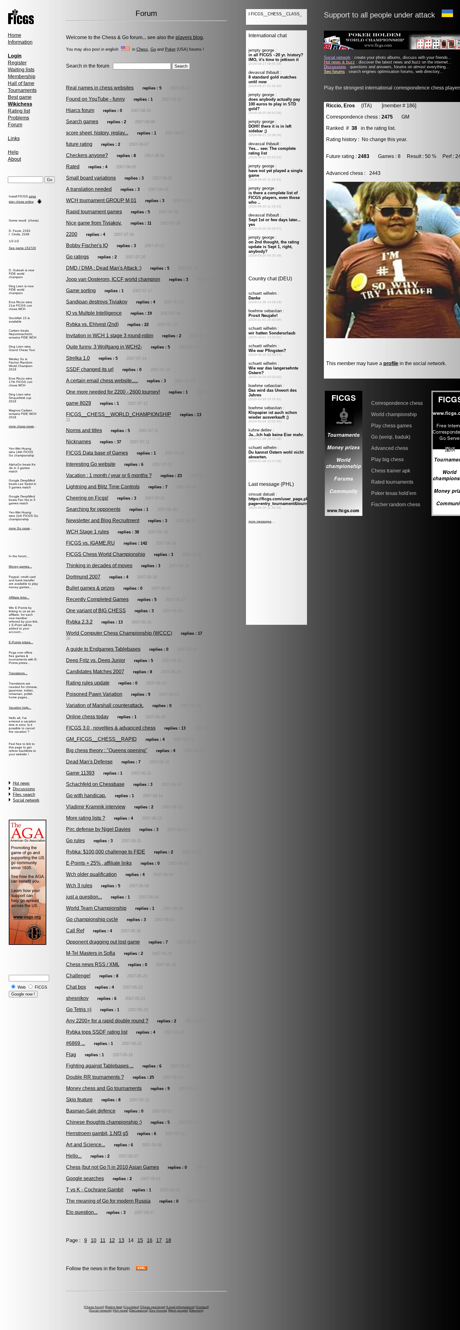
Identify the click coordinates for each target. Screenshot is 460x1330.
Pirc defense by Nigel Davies (98, 829)
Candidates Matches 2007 (95, 671)
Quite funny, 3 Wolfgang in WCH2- (104, 346)
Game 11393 (80, 773)
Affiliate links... (19, 597)
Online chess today (87, 716)
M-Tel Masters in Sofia (90, 953)
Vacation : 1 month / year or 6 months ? (109, 475)
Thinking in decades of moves (99, 565)
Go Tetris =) (78, 1009)
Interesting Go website (90, 464)
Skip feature (79, 1099)
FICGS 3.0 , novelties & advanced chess (111, 728)
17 (159, 1240)
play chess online (21, 201)
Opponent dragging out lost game (103, 942)
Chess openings (152, 1307)
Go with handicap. (86, 795)
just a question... (84, 896)
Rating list (19, 111)
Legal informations (180, 1307)
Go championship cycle (92, 919)
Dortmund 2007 (83, 576)
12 (112, 1240)
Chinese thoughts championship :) (104, 1122)
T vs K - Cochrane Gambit (94, 1189)
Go (153, 49)
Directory (196, 1310)
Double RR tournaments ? (95, 1077)
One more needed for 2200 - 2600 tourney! (113, 392)
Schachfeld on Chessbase (95, 784)
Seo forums (158, 1310)
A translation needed (89, 189)
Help (13, 152)
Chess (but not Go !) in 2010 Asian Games (112, 1167)
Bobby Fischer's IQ (87, 245)
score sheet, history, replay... (97, 132)
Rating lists (113, 1307)
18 (168, 1240)
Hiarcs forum (80, 110)
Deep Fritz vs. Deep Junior (95, 660)
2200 (71, 234)
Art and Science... (85, 1144)
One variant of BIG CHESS (96, 610)
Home (14, 35)
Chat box (76, 987)
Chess (142, 49)
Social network (26, 800)
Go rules (75, 840)
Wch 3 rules (79, 885)
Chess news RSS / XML (92, 964)
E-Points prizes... (21, 642)
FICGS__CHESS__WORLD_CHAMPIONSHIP (118, 414)
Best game (20, 97)
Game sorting (81, 290)
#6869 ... (75, 1043)
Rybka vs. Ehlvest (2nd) (92, 324)
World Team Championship (96, 908)
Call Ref (75, 930)
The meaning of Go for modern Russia (108, 1201)
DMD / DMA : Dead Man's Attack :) (103, 268)
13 (121, 1240)
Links (14, 138)
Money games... (20, 566)
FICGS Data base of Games (97, 453)
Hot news (21, 783)
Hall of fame (21, 83)
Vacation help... (20, 707)
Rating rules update (88, 682)
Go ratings (77, 256)
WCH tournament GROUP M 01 (101, 200)
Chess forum (94, 1307)
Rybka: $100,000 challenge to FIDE (105, 851)
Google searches (85, 1178)
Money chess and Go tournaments (104, 1088)
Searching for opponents (93, 509)
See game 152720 (22, 248)
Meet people (178, 1310)
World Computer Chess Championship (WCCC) (119, 633)
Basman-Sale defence (90, 1110)
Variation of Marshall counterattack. (105, 705)
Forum (15, 124)
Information (20, 42)
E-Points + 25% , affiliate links (99, 863)
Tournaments (22, 90)
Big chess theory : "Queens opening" (106, 750)
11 (102, 1240)
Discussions (24, 789)
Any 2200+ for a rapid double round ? (107, 1020)
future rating (79, 144)
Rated (72, 166)
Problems (18, 117)
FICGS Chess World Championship (105, 554)
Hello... (74, 1156)
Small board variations (91, 178)
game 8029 (78, 403)
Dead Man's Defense (89, 761)
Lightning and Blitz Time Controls (103, 486)
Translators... (18, 673)
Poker (170, 49)
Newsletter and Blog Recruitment (102, 520)
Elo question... (82, 1212)
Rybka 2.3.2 (79, 621)
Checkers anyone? (87, 155)
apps (32, 196)
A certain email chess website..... (102, 380)
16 (149, 1240)
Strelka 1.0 (78, 358)
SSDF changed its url (90, 369)
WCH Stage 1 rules (87, 531)
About (14, 159)
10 (93, 1240)
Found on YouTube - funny (95, 99)
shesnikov (77, 998)
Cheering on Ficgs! (87, 498)
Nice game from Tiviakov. (94, 223)
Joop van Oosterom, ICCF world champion (113, 279)
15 (140, 1240)
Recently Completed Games (97, 599)
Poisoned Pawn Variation (94, 694)
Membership (21, 76)
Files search (24, 794)
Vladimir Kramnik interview (95, 806)
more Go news (19, 528)
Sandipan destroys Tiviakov (96, 301)
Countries (131, 1307)
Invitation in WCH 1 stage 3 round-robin (109, 335)
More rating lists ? (85, 818)
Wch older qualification (91, 874)
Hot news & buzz (339, 62)
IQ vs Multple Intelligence (94, 313)
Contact (202, 1307)
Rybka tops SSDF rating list (96, 1032)
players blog (189, 37)
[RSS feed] (141, 1268)
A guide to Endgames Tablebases (103, 649)
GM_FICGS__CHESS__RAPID (101, 739)
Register (17, 62)
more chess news (21, 426)
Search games (82, 121)
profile (390, 363)
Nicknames (78, 441)
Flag (71, 1054)
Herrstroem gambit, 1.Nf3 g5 (97, 1133)
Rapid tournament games (94, 211)
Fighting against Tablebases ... (100, 1065)
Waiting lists (21, 69)
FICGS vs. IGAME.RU (90, 543)
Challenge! (78, 975)
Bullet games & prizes (90, 588)
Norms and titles (84, 430)
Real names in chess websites (100, 87)
